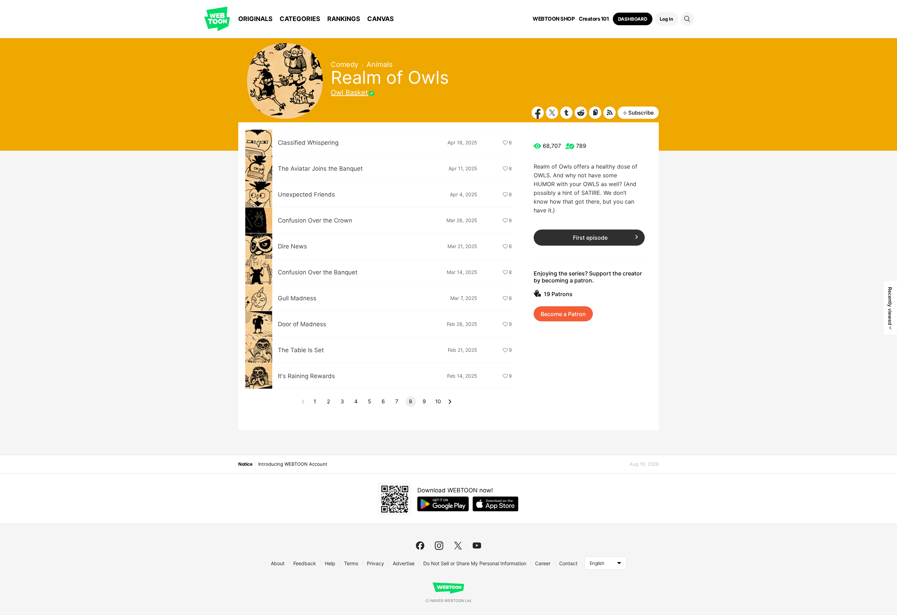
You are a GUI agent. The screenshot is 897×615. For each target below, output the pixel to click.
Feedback (304, 563)
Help (330, 563)
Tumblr (566, 113)
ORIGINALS (255, 18)
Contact (568, 563)
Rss (609, 113)
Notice (245, 464)
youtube (477, 545)
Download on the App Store (495, 504)
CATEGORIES (300, 18)
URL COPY (595, 113)
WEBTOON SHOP (554, 19)
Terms (351, 563)
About (278, 563)
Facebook (538, 113)
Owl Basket (349, 92)
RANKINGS (343, 18)
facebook (420, 545)
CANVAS (380, 18)
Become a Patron (563, 313)
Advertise (404, 563)
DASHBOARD (632, 19)
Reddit (581, 113)
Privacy (375, 563)
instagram (439, 545)
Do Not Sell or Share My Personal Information (474, 563)
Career (542, 563)
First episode (590, 237)
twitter (458, 545)
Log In (666, 19)
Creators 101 (594, 19)
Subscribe (641, 112)
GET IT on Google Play (443, 504)
